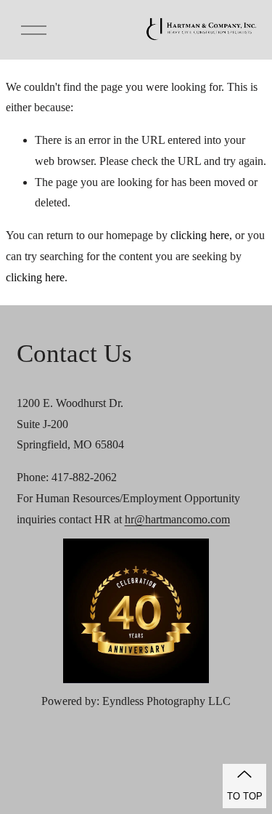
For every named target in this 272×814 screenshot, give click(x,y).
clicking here (199, 235)
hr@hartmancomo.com (177, 519)
